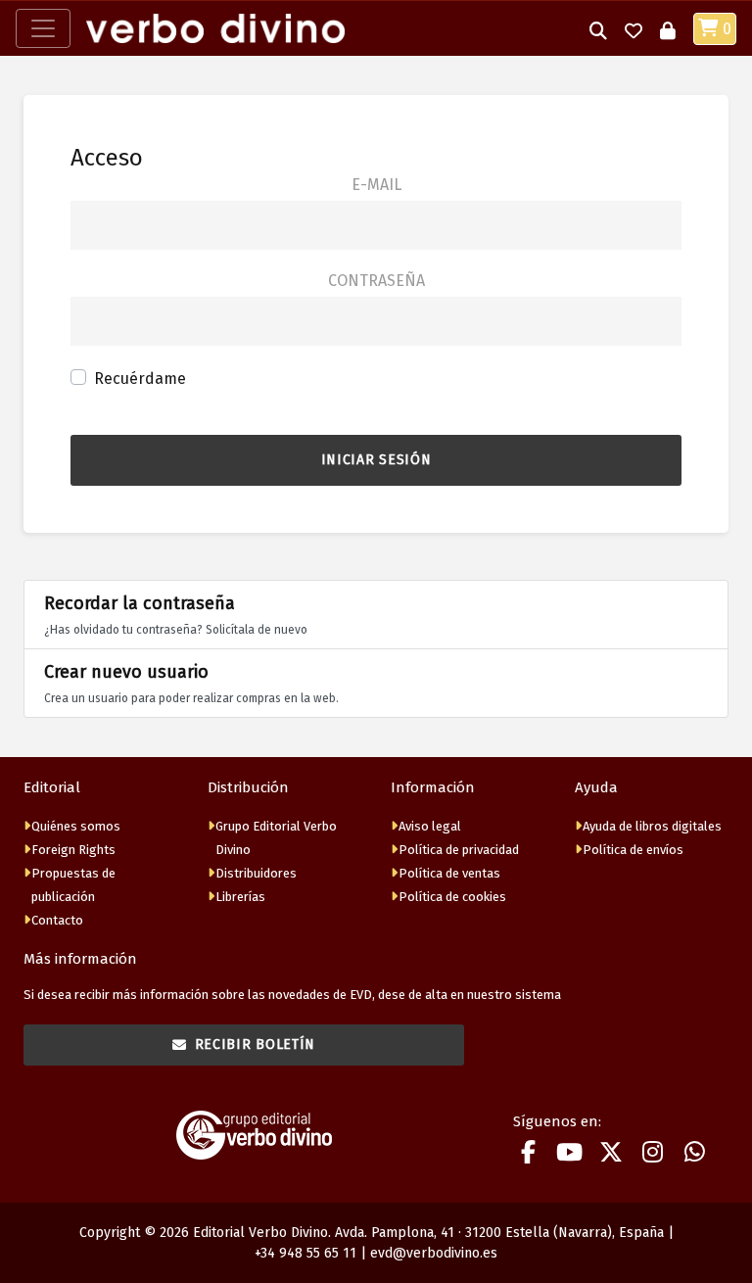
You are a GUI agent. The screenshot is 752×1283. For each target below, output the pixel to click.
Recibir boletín (255, 1044)
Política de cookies (452, 896)
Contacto (57, 920)
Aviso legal (430, 826)
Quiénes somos (75, 826)
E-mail (376, 184)
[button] (598, 29)
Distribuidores (256, 873)
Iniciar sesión (376, 459)
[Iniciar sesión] (668, 29)
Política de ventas (449, 873)
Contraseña (376, 280)
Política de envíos (633, 849)
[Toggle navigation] (43, 28)
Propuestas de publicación (73, 885)
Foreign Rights (73, 849)
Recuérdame (140, 378)
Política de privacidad (459, 849)
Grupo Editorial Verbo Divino (276, 838)
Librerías (240, 896)
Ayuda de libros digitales (652, 826)
